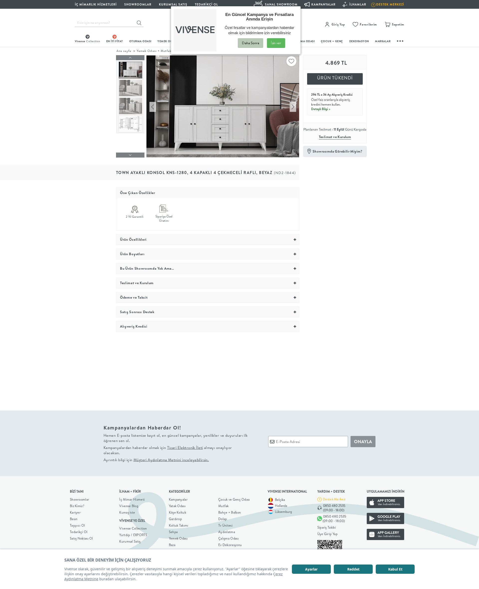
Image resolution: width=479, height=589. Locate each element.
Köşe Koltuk (177, 512)
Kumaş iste (127, 512)
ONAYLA (363, 441)
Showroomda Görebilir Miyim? (337, 151)
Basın (74, 519)
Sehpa (173, 532)
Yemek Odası (178, 538)
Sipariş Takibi (326, 527)
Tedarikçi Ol (206, 4)
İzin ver (276, 43)
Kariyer (75, 512)
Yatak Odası (177, 506)
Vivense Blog (128, 506)
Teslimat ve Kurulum (335, 136)
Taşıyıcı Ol (77, 525)
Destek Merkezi (334, 499)
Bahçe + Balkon (229, 512)
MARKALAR (382, 41)
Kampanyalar (178, 499)
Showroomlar (79, 499)
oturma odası (140, 41)
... (400, 40)
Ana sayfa (124, 51)
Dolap (222, 519)
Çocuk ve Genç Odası (234, 499)
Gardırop (175, 519)
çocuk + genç (332, 41)
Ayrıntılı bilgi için (156, 459)
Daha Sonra (250, 43)
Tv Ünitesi (225, 525)
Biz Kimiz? (77, 506)
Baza (172, 545)
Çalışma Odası (228, 538)
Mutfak (223, 506)
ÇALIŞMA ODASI (303, 41)
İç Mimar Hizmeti (132, 499)
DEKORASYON (359, 41)
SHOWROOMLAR (137, 4)
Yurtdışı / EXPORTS (133, 535)
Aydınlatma (226, 532)
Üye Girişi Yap (327, 534)
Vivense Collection (133, 528)
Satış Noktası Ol (81, 538)
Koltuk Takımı (178, 525)
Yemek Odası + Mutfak (154, 51)
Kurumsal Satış (129, 541)
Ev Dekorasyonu (230, 545)
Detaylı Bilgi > (321, 109)
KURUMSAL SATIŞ (173, 4)
